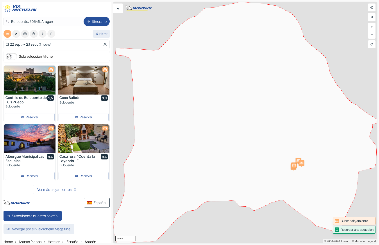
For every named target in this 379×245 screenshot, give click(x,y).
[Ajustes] (371, 17)
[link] (354, 221)
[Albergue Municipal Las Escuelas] (29, 138)
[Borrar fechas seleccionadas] (105, 44)
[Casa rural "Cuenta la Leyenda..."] (83, 138)
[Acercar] (371, 27)
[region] (245, 122)
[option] (7, 34)
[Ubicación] (371, 44)
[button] (294, 165)
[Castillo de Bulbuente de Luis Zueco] (29, 80)
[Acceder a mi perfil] (371, 7)
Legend (371, 241)
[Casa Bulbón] (83, 80)
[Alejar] (371, 35)
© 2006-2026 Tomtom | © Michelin (344, 241)
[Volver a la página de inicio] (21, 8)
